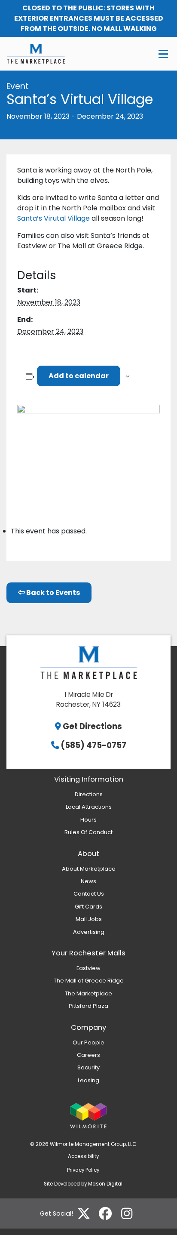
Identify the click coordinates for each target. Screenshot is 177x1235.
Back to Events (52, 592)
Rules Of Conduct (88, 832)
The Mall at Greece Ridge (89, 980)
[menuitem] (88, 794)
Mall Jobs (89, 919)
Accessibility (83, 1156)
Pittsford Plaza (88, 1006)
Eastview (88, 968)
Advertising (88, 932)
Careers (88, 1055)
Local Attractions (89, 807)
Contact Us (88, 894)
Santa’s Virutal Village (53, 218)
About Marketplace (89, 869)
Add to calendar (79, 376)
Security (88, 1067)
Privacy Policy (83, 1170)
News (88, 881)
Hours (88, 820)
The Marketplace (88, 993)
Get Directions (92, 726)
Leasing (88, 1080)
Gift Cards (88, 906)
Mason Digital (105, 1183)
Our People (88, 1042)
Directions (89, 794)
